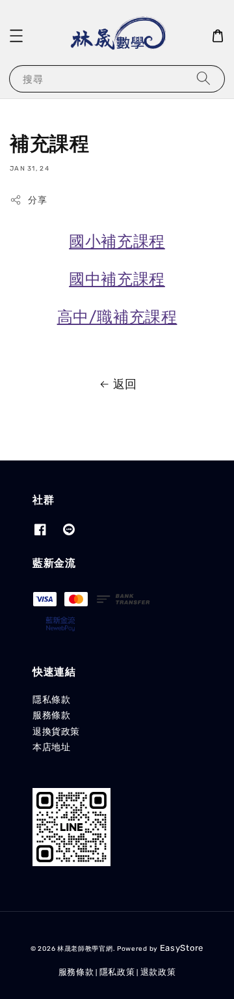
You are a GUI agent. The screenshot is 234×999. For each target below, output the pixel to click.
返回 (125, 384)
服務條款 (51, 715)
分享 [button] (37, 200)
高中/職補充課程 (117, 317)
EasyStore (181, 948)
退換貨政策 (56, 731)
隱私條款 (51, 699)
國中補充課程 (117, 279)
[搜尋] (203, 78)
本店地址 (51, 747)
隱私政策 (117, 972)
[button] (16, 35)
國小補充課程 (117, 241)
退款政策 (158, 972)
